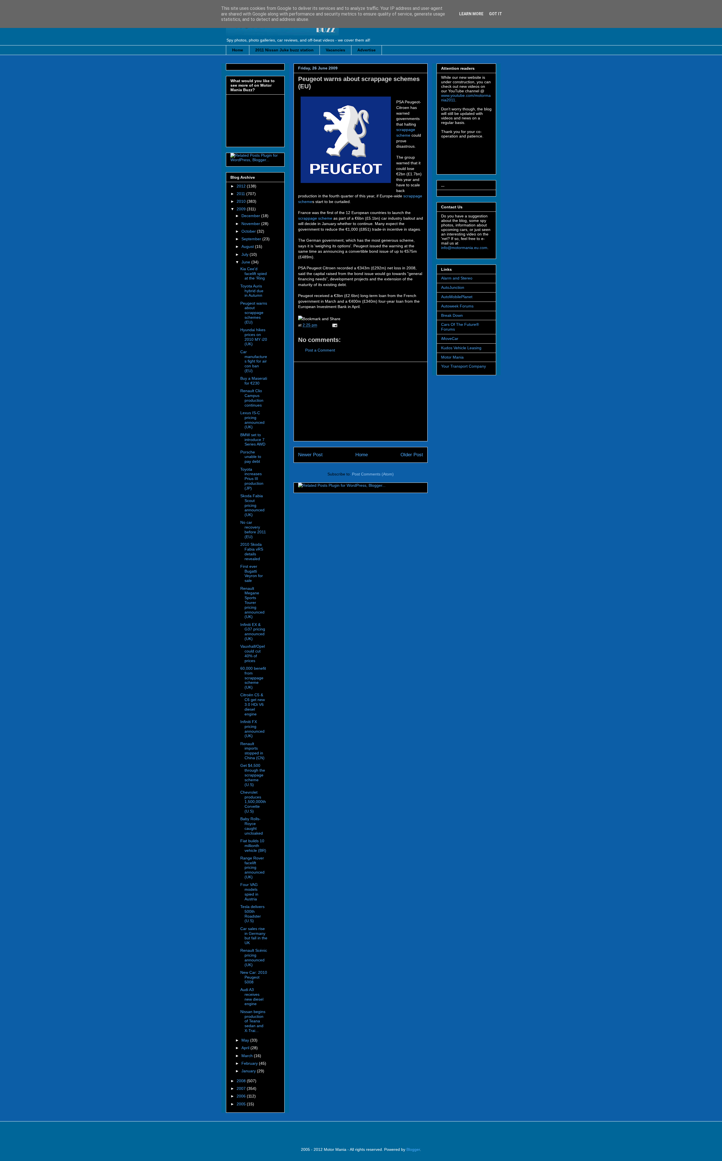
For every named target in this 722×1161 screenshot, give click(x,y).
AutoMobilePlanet (456, 296)
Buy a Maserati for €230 (253, 380)
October (249, 231)
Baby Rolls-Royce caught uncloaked (251, 826)
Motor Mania (452, 357)
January (249, 1071)
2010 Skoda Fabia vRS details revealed (251, 551)
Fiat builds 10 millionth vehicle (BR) (253, 846)
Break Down (452, 315)
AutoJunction (452, 287)
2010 (242, 201)
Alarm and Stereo (456, 278)
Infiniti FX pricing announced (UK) (252, 728)
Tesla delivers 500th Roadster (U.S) (252, 913)
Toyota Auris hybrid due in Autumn (251, 291)
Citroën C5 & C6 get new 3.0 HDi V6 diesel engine (252, 704)
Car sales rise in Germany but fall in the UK (253, 935)
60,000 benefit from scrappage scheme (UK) (253, 677)
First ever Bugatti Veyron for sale (251, 573)
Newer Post (310, 454)
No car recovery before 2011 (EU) (253, 529)
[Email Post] (333, 325)
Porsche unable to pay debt (250, 457)
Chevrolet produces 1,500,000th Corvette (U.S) (253, 801)
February (250, 1063)
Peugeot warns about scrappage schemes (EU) (253, 312)
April (245, 1048)
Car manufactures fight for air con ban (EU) (253, 361)
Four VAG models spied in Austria (249, 891)
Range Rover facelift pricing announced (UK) (252, 867)
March (247, 1055)
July (245, 254)
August (248, 246)
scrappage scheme (315, 218)
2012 (242, 186)
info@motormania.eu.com (464, 247)
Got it (495, 14)
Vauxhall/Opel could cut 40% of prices (252, 653)
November (251, 223)
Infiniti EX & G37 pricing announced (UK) (252, 631)
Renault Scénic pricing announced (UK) (253, 957)
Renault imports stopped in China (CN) (252, 750)
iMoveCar (449, 338)
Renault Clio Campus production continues (251, 398)
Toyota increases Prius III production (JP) (251, 478)
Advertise (366, 50)
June (246, 262)
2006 (242, 1096)
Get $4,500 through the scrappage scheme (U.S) (252, 775)
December (251, 215)
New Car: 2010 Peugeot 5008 (253, 977)
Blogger (413, 1149)
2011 (241, 193)
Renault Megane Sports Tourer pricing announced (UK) (252, 602)
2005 (242, 1104)
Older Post (411, 454)
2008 (242, 1081)
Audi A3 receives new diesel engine (251, 996)
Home (237, 50)
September (251, 239)
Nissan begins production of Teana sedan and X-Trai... (252, 1021)
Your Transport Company (463, 366)
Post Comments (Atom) (373, 474)
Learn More (471, 14)
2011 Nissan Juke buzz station (284, 50)
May (245, 1040)
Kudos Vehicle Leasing (461, 348)
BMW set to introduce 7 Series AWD (252, 440)
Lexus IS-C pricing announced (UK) (252, 420)
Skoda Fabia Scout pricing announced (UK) (252, 505)
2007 (242, 1088)
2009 (242, 209)
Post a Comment (320, 350)
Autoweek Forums (457, 306)
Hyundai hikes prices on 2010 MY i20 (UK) (253, 337)
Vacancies (335, 50)
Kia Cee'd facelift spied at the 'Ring (253, 274)
